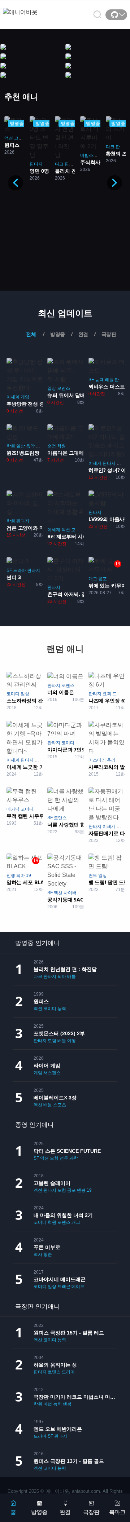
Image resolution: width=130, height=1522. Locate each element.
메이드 (123, 463)
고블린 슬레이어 (52, 1183)
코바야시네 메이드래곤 (60, 1279)
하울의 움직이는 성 (55, 1365)
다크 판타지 (66, 164)
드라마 (19, 570)
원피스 (41, 1001)
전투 (64, 1158)
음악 (30, 446)
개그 (92, 578)
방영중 (39, 1512)
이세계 (13, 397)
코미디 (20, 138)
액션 (8, 138)
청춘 (47, 1254)
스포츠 (59, 1104)
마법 (47, 1404)
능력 (99, 379)
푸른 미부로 (47, 1247)
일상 (51, 388)
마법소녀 (89, 155)
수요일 (123, 826)
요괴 (107, 693)
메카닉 (13, 809)
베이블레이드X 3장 (55, 1097)
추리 (111, 760)
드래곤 (63, 1286)
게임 (25, 397)
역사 (38, 1254)
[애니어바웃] (32, 8)
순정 (51, 446)
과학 (73, 1158)
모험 (75, 529)
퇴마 (20, 875)
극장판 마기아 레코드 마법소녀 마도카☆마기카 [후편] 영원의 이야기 (75, 1397)
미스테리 (97, 760)
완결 (65, 1512)
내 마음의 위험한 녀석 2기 (63, 1215)
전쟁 (10, 875)
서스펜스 (52, 1072)
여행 (71, 1040)
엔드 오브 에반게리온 (58, 1429)
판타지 (36, 164)
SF (91, 379)
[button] (114, 182)
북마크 (117, 1512)
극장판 (91, 1512)
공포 (102, 578)
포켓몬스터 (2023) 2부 (59, 1033)
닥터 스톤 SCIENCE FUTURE (67, 1151)
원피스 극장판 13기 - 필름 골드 (69, 1461)
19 (28, 875)
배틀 (109, 379)
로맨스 (63, 388)
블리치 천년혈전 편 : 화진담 (65, 969)
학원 (10, 446)
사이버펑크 (74, 892)
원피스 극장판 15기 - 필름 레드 (69, 1333)
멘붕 (81, 1190)
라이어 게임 (47, 1065)
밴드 (92, 875)
